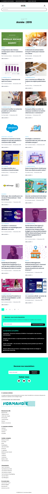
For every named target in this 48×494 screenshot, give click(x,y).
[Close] (44, 235)
